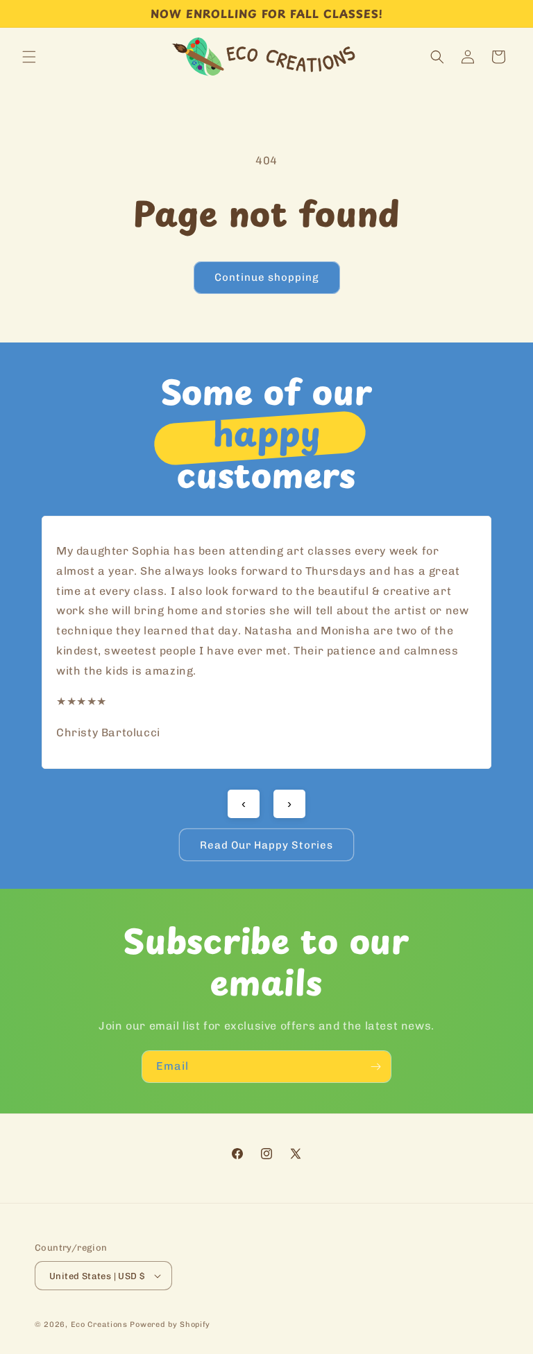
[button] (29, 57)
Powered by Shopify (170, 1324)
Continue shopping (266, 277)
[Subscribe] (375, 1066)
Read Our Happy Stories (266, 845)
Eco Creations (99, 1324)
